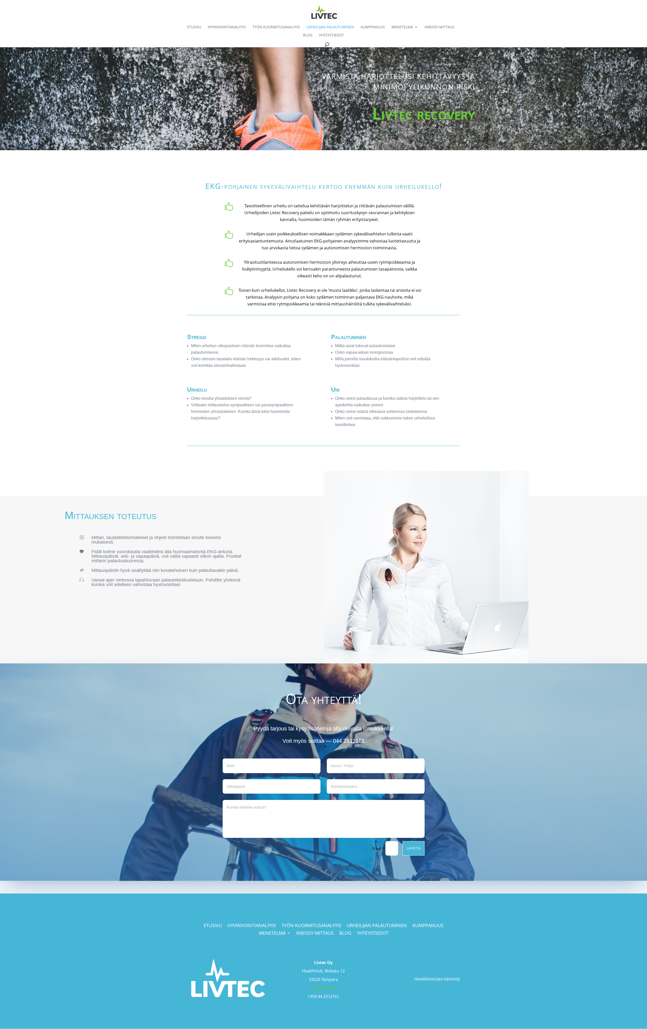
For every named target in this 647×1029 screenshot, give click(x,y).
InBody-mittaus (439, 27)
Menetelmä (402, 27)
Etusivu (194, 27)
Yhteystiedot (331, 35)
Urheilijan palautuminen (330, 27)
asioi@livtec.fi (323, 988)
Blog (307, 35)
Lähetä (413, 848)
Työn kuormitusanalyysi (276, 27)
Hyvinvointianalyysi (227, 27)
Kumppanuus (373, 27)
